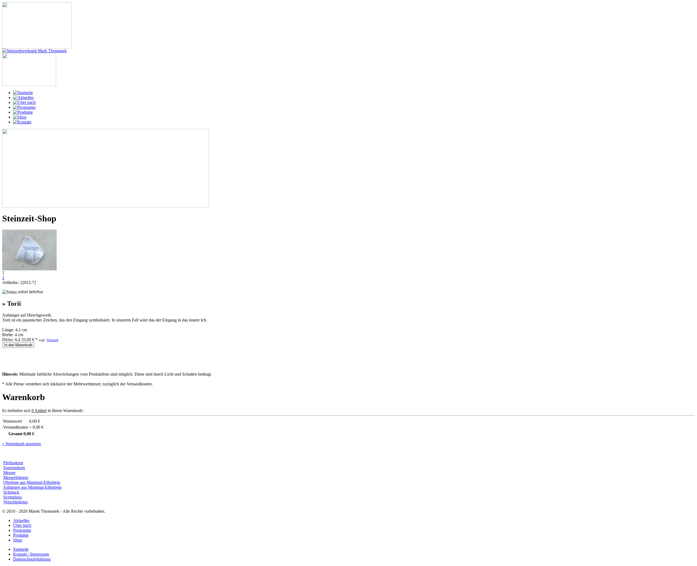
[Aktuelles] (23, 97)
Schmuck (11, 492)
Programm (22, 530)
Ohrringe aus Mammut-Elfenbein (31, 482)
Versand (52, 340)
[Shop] (19, 117)
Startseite (21, 549)
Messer (9, 472)
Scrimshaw (12, 497)
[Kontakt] (22, 122)
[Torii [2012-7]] (29, 269)
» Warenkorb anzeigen (21, 443)
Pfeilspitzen (13, 462)
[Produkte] (23, 112)
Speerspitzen (14, 467)
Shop (17, 540)
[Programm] (24, 107)
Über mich (22, 525)
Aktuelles (21, 520)
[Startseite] (23, 92)
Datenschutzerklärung (32, 559)
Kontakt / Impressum (31, 554)
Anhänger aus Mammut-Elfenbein (32, 487)
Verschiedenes (15, 502)
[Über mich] (24, 102)
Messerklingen (15, 477)
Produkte (21, 535)
